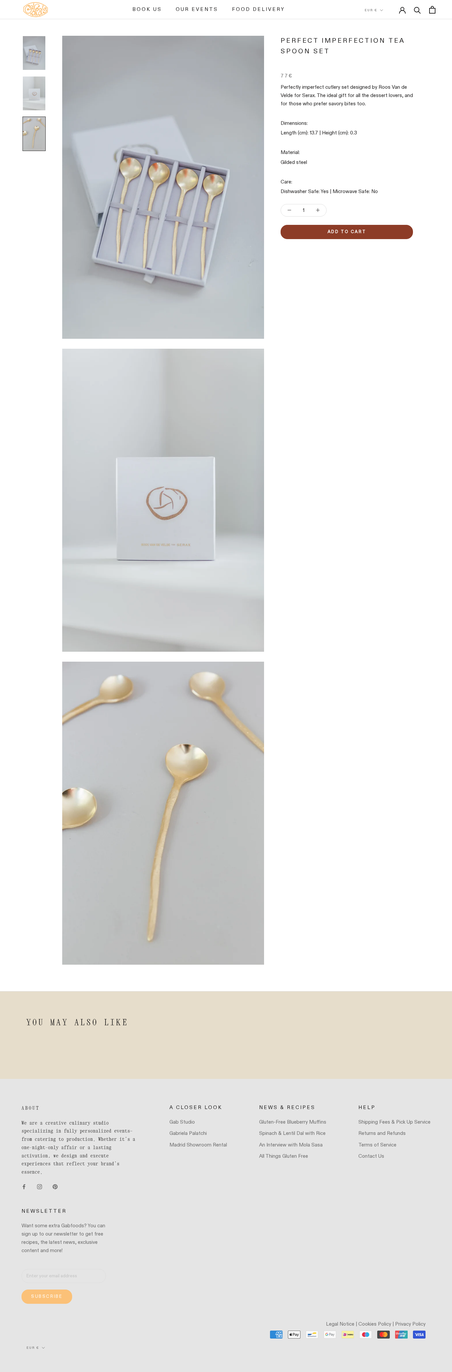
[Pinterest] (55, 1187)
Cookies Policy (374, 1324)
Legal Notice (340, 1324)
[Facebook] (24, 1187)
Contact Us (371, 1156)
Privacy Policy (410, 1324)
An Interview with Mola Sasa (291, 1145)
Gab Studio (182, 1122)
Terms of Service (377, 1145)
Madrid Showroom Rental (198, 1145)
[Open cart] (432, 10)
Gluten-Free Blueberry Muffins (292, 1122)
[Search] (417, 9)
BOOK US (147, 9)
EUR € (371, 10)
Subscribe (47, 1297)
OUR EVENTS (197, 9)
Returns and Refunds (382, 1133)
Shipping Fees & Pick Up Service (394, 1122)
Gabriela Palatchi (188, 1133)
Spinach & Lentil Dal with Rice (292, 1133)
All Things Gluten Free (283, 1156)
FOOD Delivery (258, 9)
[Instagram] (39, 1187)
